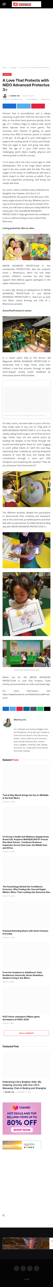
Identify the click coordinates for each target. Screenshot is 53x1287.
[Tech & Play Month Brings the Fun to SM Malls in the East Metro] (26, 778)
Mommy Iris (15, 96)
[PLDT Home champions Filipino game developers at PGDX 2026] (26, 999)
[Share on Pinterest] (38, 106)
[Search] (49, 4)
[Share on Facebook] (9, 106)
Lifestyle (7, 74)
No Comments (32, 99)
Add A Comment (26, 1033)
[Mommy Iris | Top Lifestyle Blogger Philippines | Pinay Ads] (26, 4)
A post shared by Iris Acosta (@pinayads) (20, 415)
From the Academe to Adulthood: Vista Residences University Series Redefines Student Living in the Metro (23, 975)
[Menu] (4, 4)
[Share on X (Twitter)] (23, 106)
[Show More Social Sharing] (48, 106)
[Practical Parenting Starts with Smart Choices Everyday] (26, 914)
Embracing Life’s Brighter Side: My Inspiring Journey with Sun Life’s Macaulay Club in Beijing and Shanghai (24, 1085)
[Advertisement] (26, 37)
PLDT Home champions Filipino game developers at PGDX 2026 (21, 1018)
